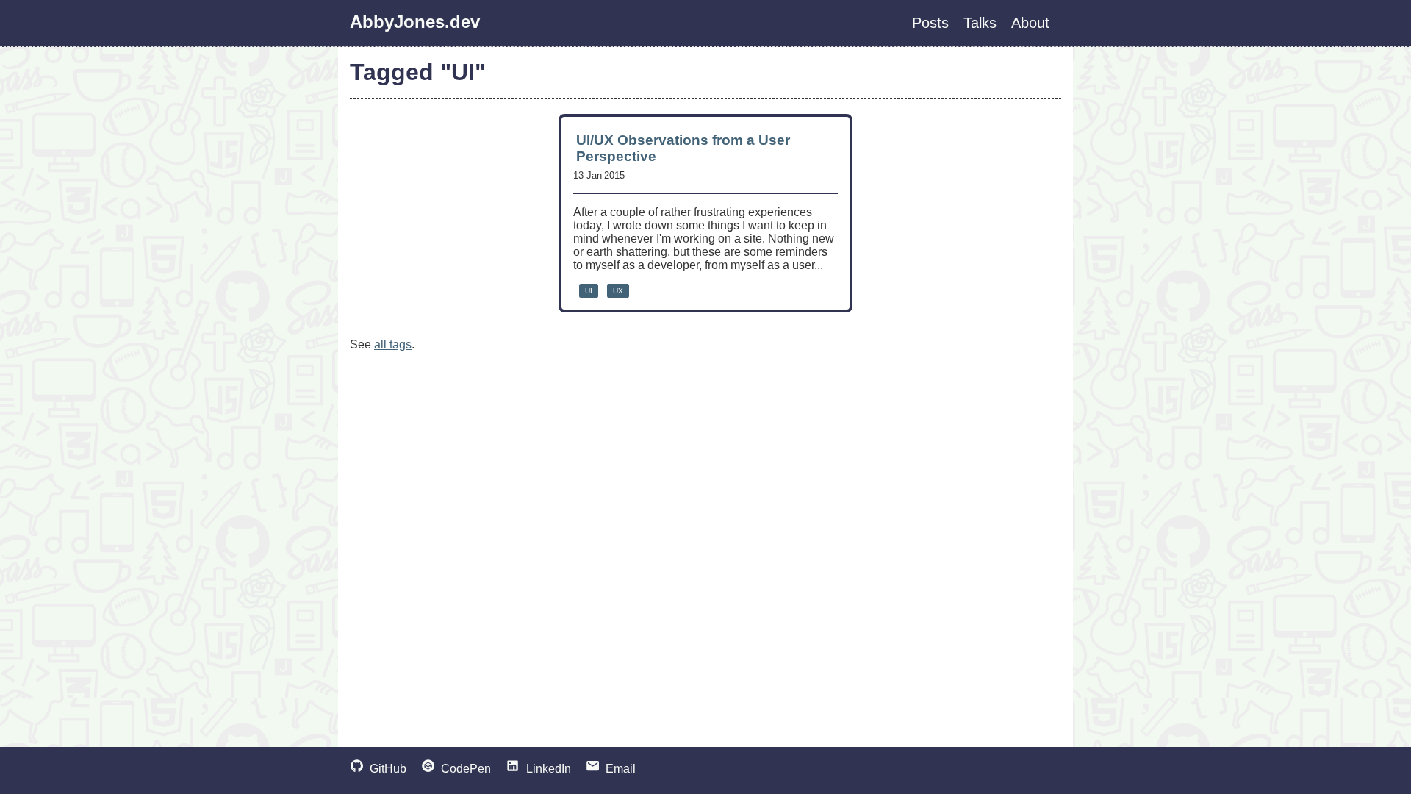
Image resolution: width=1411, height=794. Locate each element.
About (1030, 23)
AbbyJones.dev (415, 22)
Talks (980, 23)
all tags (393, 344)
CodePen (466, 768)
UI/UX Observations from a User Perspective (683, 148)
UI (588, 291)
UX (618, 291)
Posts (930, 23)
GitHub (388, 768)
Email (621, 768)
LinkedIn (548, 768)
